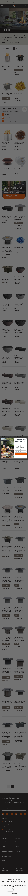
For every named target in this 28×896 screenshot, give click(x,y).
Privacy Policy (12, 886)
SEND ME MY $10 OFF (20, 454)
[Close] (26, 876)
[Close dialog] (26, 438)
